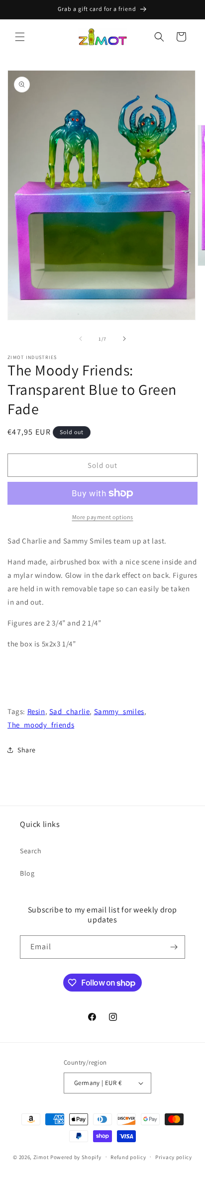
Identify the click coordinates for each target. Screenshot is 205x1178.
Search (31, 850)
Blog (27, 873)
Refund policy (128, 1157)
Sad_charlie (69, 711)
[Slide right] (124, 339)
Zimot (41, 1156)
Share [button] (26, 749)
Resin (36, 711)
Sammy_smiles (119, 711)
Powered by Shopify (76, 1156)
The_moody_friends (40, 724)
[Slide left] (81, 339)
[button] (20, 37)
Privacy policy (173, 1157)
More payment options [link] (102, 517)
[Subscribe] (174, 947)
